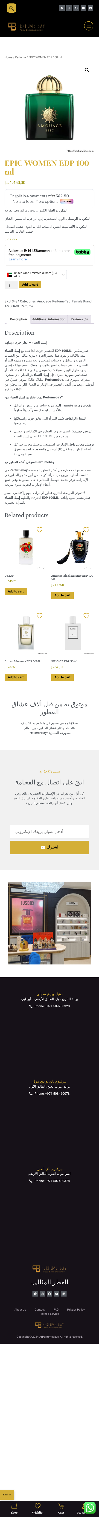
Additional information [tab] (48, 319)
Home (8, 57)
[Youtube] (83, 8)
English (7, 1494)
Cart (61, 1512)
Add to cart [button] (16, 591)
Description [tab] (18, 319)
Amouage (44, 301)
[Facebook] (62, 8)
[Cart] (61, 1506)
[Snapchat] (76, 8)
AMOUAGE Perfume (19, 306)
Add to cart (30, 284)
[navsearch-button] (11, 8)
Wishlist (38, 1512)
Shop (14, 1512)
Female (77, 301)
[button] (87, 70)
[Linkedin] (90, 8)
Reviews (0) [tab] (79, 319)
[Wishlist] (38, 1506)
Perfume (20, 57)
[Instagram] (69, 8)
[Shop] (14, 1506)
